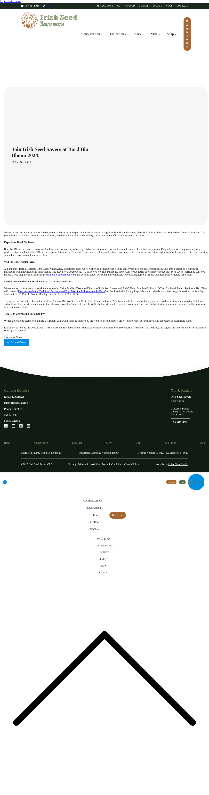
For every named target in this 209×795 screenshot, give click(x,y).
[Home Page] (196, 482)
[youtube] (13, 426)
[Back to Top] (104, 793)
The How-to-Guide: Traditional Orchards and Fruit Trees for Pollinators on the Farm (61, 291)
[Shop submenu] (176, 34)
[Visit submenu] (159, 34)
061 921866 (10, 415)
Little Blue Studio (178, 464)
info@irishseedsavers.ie (16, 402)
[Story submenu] (143, 34)
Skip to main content (10, 1)
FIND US (51, 6)
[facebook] (6, 426)
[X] (21, 426)
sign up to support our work (61, 274)
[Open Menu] (5, 482)
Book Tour (187, 34)
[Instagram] (28, 426)
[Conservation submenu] (102, 34)
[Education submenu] (126, 34)
